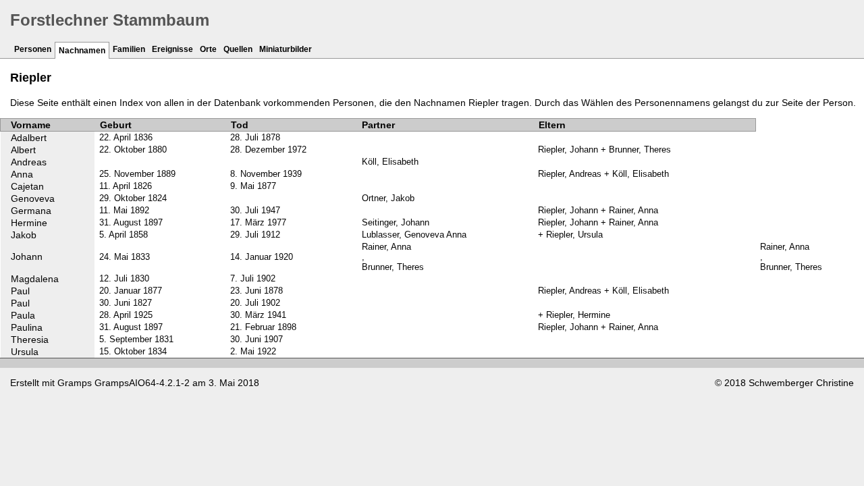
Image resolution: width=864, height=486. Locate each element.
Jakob (23, 235)
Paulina (27, 327)
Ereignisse (172, 49)
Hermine (29, 222)
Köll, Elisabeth (390, 162)
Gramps (74, 382)
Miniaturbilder (285, 49)
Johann (27, 256)
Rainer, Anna (386, 247)
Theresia (30, 339)
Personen (32, 49)
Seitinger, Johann (395, 222)
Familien (129, 49)
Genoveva (33, 198)
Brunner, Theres (393, 267)
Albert (23, 149)
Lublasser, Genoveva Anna (414, 235)
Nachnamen (82, 50)
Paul (20, 291)
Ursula (24, 351)
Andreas (29, 162)
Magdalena (35, 278)
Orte (208, 49)
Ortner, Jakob (388, 198)
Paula (23, 315)
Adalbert (29, 137)
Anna (22, 174)
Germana (31, 210)
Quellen (237, 49)
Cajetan (27, 186)
